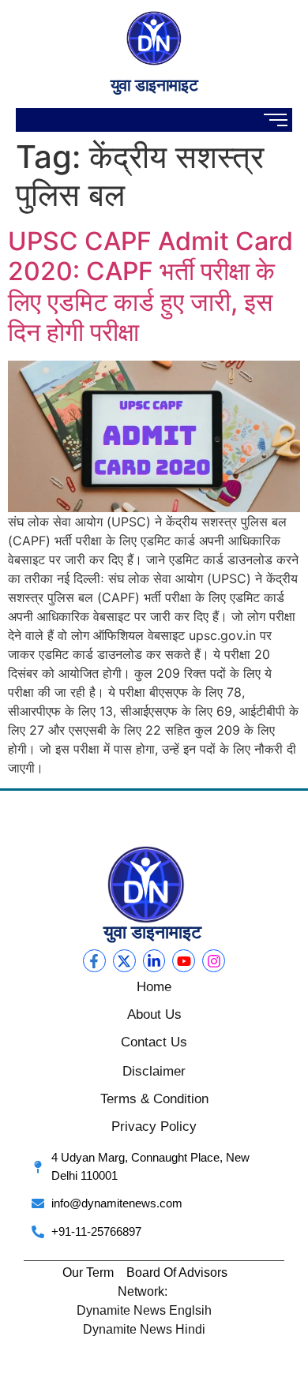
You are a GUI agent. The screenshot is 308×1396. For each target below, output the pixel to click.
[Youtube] (183, 960)
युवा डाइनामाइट (154, 85)
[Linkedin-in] (154, 960)
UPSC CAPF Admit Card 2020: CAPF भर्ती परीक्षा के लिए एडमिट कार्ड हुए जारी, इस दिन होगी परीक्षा (150, 286)
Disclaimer (154, 1071)
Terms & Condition (154, 1098)
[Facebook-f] (94, 960)
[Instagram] (213, 960)
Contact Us (154, 1042)
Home (154, 986)
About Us (154, 1014)
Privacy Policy (154, 1126)
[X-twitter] (124, 960)
